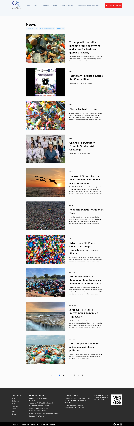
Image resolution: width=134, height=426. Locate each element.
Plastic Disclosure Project (47, 28)
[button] (45, 5)
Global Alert (60, 28)
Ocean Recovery (32, 28)
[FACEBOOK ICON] (114, 424)
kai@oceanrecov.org (76, 405)
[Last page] (82, 375)
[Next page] (78, 375)
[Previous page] (55, 375)
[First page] (51, 375)
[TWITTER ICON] (118, 424)
